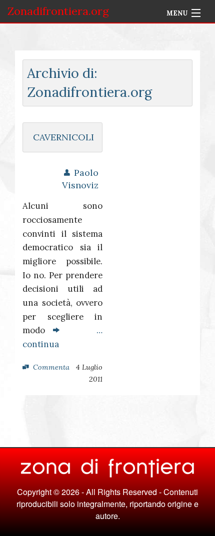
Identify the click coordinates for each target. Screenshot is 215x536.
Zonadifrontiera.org (58, 11)
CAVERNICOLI (63, 137)
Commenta (51, 367)
